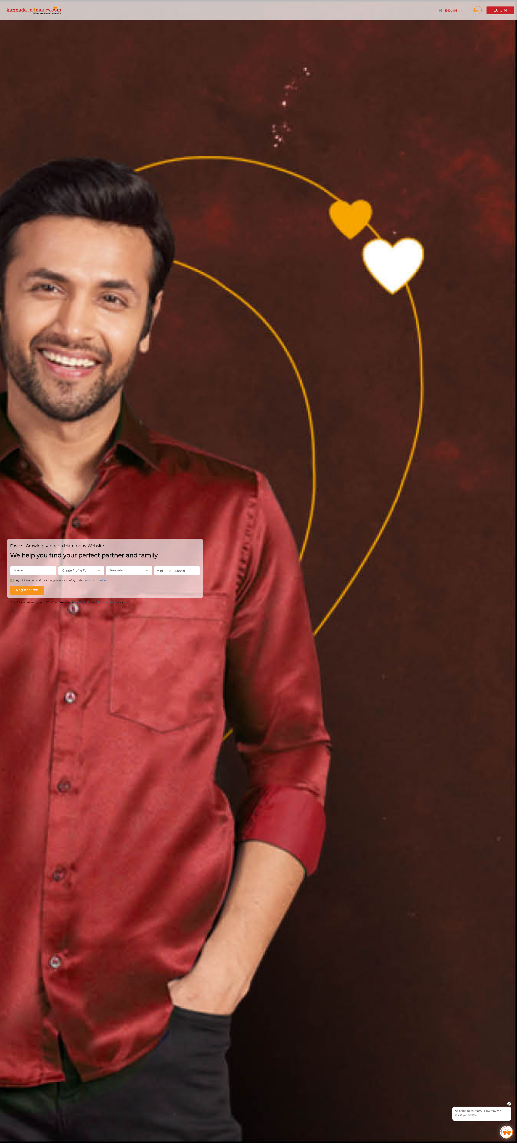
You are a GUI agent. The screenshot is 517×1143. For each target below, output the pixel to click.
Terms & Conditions (96, 580)
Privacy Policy (82, 602)
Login (500, 10)
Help (477, 10)
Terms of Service (107, 602)
